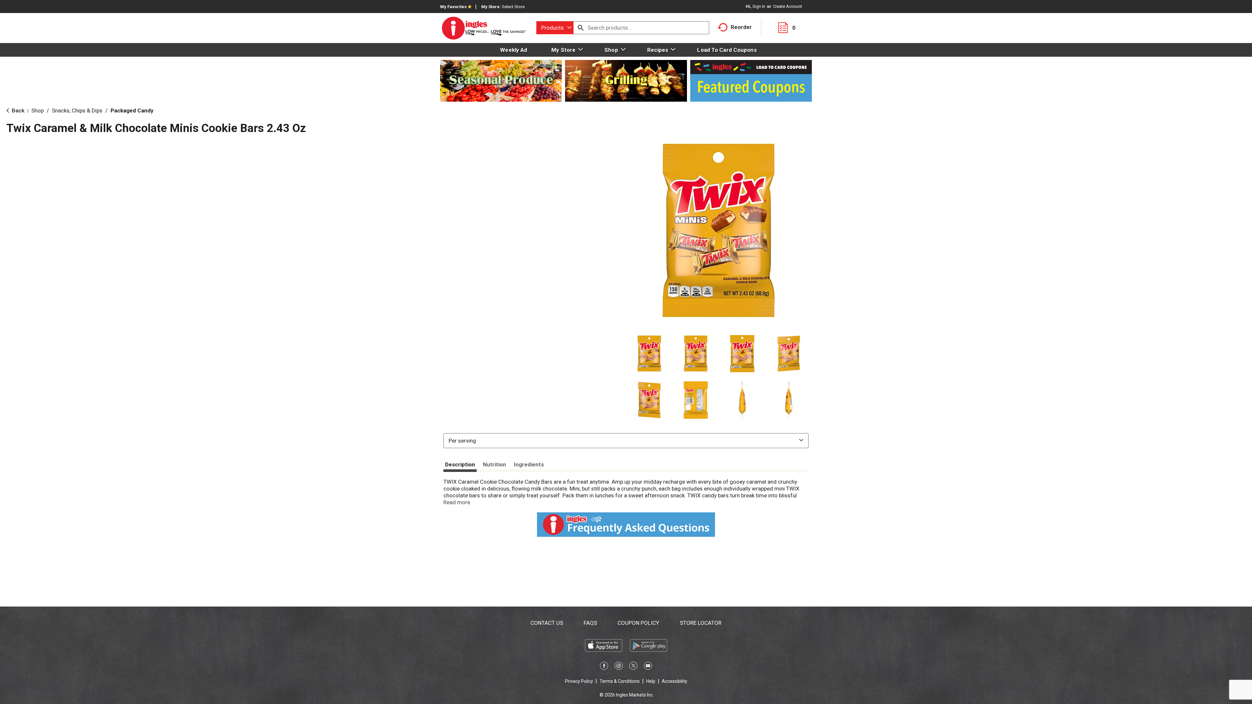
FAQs (590, 623)
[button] (649, 354)
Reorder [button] (741, 27)
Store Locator (701, 623)
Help (650, 681)
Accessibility (674, 681)
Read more (456, 502)
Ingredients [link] (529, 464)
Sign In (759, 6)
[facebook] (604, 666)
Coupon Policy (638, 623)
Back (17, 110)
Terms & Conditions (620, 681)
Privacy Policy (579, 681)
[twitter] (633, 666)
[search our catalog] (581, 27)
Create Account (787, 6)
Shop (37, 110)
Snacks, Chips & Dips (77, 110)
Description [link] (460, 464)
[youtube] (648, 666)
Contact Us (546, 623)
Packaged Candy (132, 110)
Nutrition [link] (494, 464)
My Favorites (453, 6)
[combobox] (555, 27)
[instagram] (619, 666)
